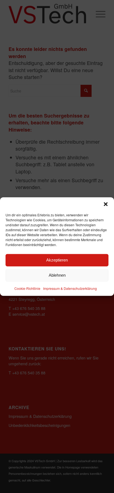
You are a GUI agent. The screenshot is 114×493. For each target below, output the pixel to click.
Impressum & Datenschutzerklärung (70, 288)
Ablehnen (57, 275)
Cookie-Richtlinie (27, 288)
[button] (105, 204)
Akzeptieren (57, 260)
